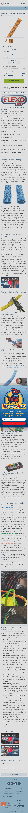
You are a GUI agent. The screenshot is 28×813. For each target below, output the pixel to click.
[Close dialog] (26, 388)
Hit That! (14, 423)
